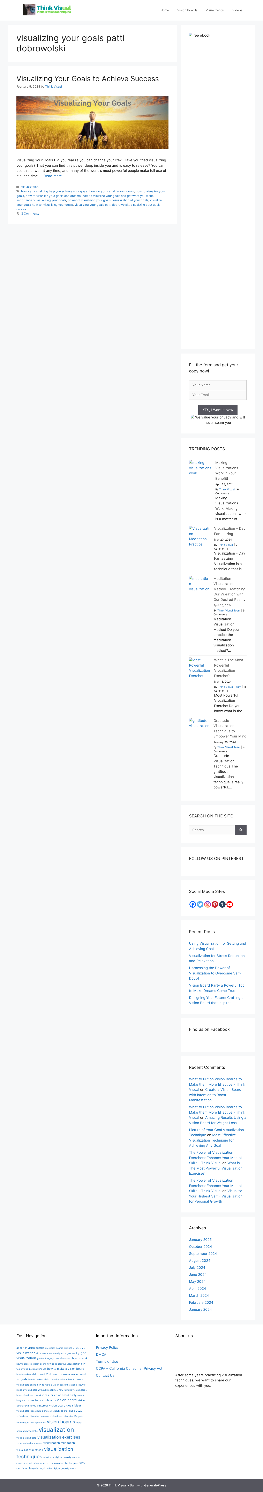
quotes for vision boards (41, 1400)
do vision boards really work (51, 1353)
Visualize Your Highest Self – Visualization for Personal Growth (215, 1196)
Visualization (215, 10)
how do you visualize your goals (111, 191)
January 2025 (200, 1240)
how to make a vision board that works (57, 1384)
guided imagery (45, 1358)
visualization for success (29, 1443)
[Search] (241, 830)
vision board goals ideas (65, 1405)
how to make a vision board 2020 (33, 1374)
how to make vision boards (73, 1390)
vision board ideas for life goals (66, 1416)
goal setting (73, 1353)
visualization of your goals (130, 200)
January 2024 (200, 1309)
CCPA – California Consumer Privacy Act (129, 1368)
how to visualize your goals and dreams (53, 196)
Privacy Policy (107, 1347)
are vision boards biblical (58, 1348)
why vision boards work (61, 1468)
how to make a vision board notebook (47, 1379)
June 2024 (198, 1274)
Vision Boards (187, 10)
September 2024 (203, 1254)
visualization (56, 1429)
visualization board (26, 1438)
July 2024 (197, 1267)
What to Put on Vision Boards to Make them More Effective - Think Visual (217, 1084)
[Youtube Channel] (229, 904)
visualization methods (29, 1450)
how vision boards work (28, 1395)
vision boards (61, 1421)
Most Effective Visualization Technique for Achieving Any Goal (212, 1140)
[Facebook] (192, 904)
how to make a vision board (65, 1368)
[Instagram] (207, 904)
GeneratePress (155, 1485)
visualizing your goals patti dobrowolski (102, 204)
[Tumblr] (222, 904)
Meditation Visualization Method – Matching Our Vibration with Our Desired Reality (229, 589)
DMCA (101, 1354)
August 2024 (199, 1261)
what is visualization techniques (59, 1463)
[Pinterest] (215, 904)
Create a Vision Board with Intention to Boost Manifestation (215, 1095)
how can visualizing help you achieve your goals (54, 191)
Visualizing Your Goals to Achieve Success (87, 78)
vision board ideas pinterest (31, 1422)
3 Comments (30, 213)
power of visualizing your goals (89, 200)
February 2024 (201, 1302)
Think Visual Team (228, 610)
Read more (53, 176)
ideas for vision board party (59, 1395)
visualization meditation (59, 1443)
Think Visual (227, 489)
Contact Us (105, 1375)
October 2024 (200, 1247)
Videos (237, 10)
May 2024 (197, 1281)
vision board (67, 1400)
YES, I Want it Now (218, 410)
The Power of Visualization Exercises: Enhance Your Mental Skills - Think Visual (215, 1157)
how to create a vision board (31, 1364)
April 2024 (197, 1288)
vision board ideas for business (32, 1416)
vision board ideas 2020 (67, 1410)
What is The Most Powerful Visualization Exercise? (215, 1168)
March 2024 (199, 1295)
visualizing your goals (58, 204)
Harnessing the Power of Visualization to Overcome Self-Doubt (215, 973)
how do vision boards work (71, 1358)
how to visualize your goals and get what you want (117, 196)
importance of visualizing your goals (41, 200)
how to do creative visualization (63, 1364)
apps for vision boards (30, 1347)
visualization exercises (58, 1437)
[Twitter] (200, 904)
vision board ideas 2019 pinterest (34, 1411)
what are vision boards (57, 1457)
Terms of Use (107, 1361)
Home (164, 10)
